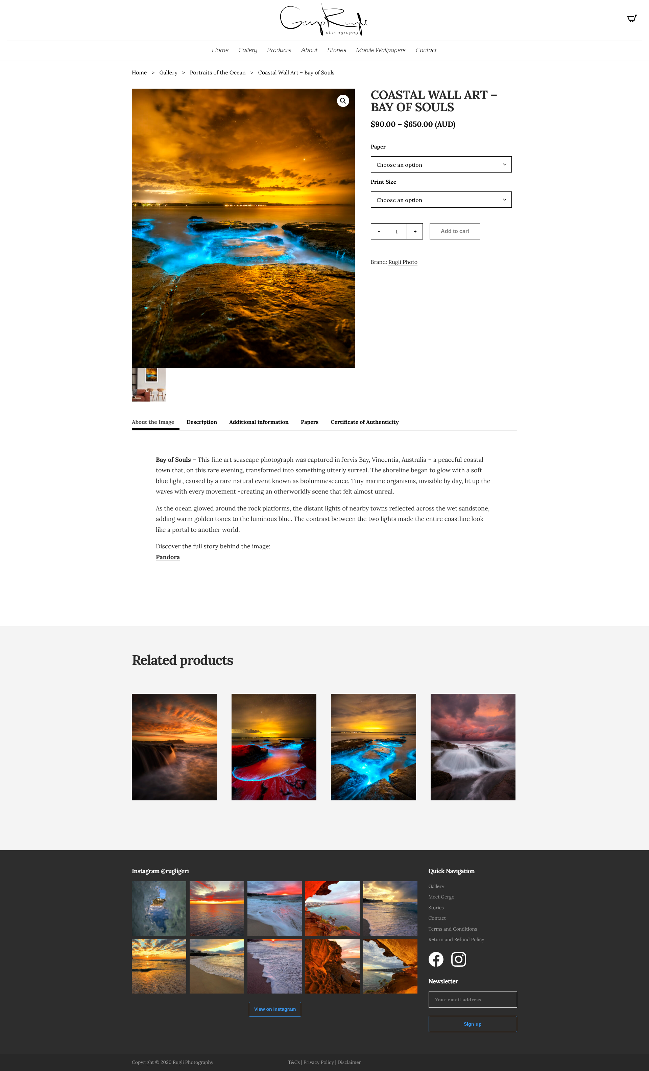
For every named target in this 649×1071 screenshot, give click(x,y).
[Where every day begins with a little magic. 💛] (274, 908)
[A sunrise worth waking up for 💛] (332, 966)
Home (139, 72)
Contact (437, 918)
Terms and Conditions (453, 929)
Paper (378, 147)
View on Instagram (275, 1009)
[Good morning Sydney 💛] (274, 966)
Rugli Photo (402, 262)
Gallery (168, 72)
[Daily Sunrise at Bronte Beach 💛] (390, 908)
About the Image (153, 422)
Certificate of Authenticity (365, 422)
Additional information (259, 422)
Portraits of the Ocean (218, 72)
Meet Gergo (442, 897)
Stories (436, 908)
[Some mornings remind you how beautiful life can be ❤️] (390, 966)
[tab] (155, 423)
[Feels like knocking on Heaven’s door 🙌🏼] (217, 908)
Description (202, 422)
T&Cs (294, 1062)
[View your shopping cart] (632, 20)
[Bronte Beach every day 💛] (159, 966)
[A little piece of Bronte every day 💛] (217, 966)
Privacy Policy (319, 1062)
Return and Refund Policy (456, 939)
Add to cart (455, 231)
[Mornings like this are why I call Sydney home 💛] (332, 908)
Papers (309, 422)
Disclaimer (349, 1062)
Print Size (383, 182)
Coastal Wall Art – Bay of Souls (296, 72)
